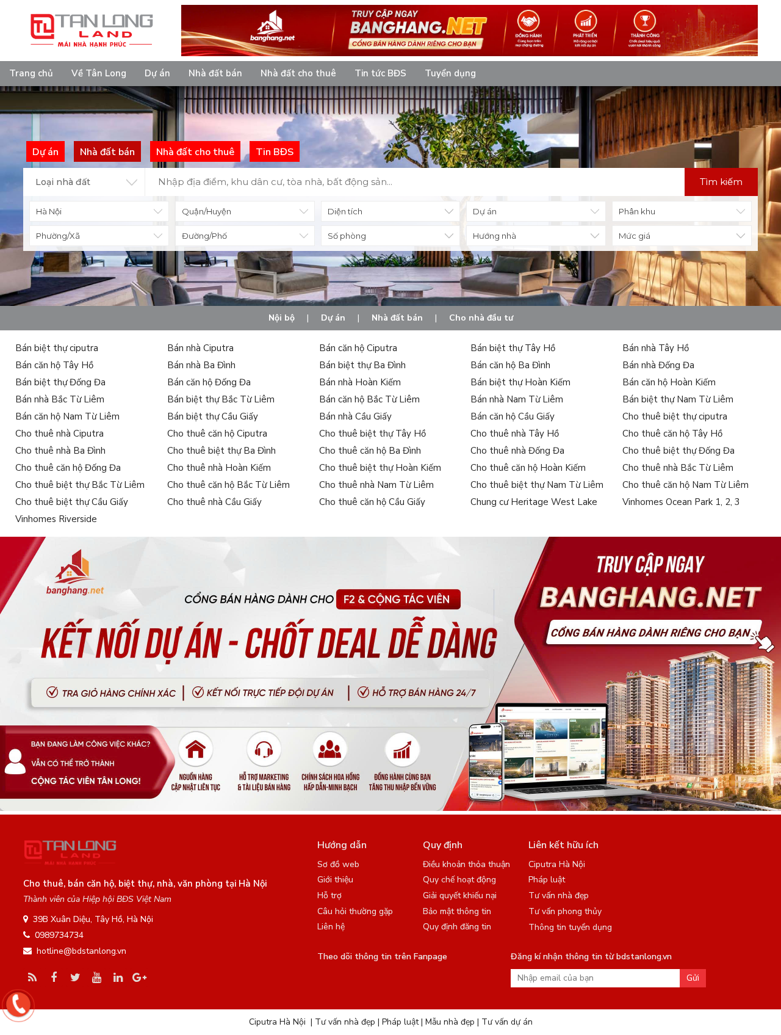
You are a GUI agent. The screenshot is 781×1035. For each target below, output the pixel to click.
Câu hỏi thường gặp (355, 911)
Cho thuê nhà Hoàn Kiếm (219, 468)
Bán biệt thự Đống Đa (60, 382)
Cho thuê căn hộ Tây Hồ (672, 433)
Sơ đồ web (338, 864)
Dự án (157, 73)
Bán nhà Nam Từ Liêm (516, 399)
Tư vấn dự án (507, 1022)
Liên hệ (331, 926)
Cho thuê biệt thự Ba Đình (221, 451)
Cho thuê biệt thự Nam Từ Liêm (536, 485)
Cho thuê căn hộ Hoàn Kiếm (528, 468)
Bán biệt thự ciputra (56, 348)
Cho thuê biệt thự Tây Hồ (372, 433)
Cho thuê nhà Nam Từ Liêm (376, 485)
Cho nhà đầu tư (481, 318)
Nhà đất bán (215, 73)
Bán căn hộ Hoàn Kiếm (669, 382)
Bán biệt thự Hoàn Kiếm (520, 382)
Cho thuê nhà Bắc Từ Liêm (677, 468)
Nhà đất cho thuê (298, 73)
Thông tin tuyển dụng (570, 927)
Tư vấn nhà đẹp (558, 895)
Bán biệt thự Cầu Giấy (212, 416)
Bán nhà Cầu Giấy (355, 416)
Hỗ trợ (329, 895)
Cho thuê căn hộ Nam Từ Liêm (685, 485)
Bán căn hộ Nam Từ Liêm (67, 416)
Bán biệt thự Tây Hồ (512, 348)
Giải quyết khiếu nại (460, 895)
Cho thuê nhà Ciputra (59, 433)
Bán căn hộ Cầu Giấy (512, 416)
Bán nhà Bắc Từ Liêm (59, 399)
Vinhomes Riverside (56, 519)
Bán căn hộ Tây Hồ (54, 365)
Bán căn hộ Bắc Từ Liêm (369, 399)
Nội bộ (281, 318)
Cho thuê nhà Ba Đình (60, 451)
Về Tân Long (98, 73)
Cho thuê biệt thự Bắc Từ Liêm (80, 485)
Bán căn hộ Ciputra (358, 348)
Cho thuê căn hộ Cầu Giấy (372, 502)
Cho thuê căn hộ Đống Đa (68, 468)
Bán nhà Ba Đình (201, 365)
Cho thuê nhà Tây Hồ (514, 433)
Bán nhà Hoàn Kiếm (360, 382)
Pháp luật (546, 879)
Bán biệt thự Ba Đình (362, 365)
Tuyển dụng (450, 73)
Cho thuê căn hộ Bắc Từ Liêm (228, 485)
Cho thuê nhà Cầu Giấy (214, 502)
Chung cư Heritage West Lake (533, 502)
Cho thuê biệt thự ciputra (674, 416)
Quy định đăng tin (457, 926)
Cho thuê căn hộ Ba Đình (370, 451)
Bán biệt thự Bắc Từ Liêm (221, 399)
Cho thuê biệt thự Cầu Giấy (71, 502)
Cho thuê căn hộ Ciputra (217, 433)
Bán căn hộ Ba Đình (510, 365)
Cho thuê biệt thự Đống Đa (678, 451)
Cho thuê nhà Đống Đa (517, 451)
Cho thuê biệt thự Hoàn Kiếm (380, 468)
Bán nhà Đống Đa (658, 365)
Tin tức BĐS (380, 73)
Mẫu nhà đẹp (450, 1022)
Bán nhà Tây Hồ (655, 348)
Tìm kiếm (721, 181)
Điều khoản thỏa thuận (466, 864)
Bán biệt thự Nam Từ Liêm (677, 399)
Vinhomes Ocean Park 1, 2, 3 (681, 502)
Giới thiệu (335, 879)
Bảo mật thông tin (457, 911)
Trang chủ (31, 73)
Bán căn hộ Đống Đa (209, 382)
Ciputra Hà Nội (556, 864)
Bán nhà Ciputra (200, 348)
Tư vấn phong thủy (565, 911)
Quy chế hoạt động (459, 879)
